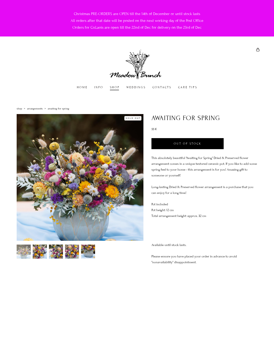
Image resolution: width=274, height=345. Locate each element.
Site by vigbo (137, 336)
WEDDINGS (136, 87)
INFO (98, 87)
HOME (82, 87)
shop (19, 108)
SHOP (115, 87)
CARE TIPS (187, 87)
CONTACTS (162, 87)
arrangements (35, 108)
